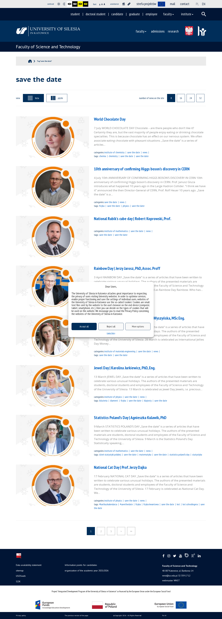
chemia (102, 156)
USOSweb (21, 575)
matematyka (145, 454)
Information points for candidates (81, 565)
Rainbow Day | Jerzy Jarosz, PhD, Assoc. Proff (127, 268)
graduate (134, 14)
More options (138, 326)
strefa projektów (146, 4)
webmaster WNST (171, 580)
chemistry (113, 156)
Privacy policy (21, 615)
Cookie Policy (111, 333)
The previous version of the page (76, 615)
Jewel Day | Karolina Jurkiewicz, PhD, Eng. (124, 367)
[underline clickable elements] (129, 4)
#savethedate (126, 504)
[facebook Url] (163, 556)
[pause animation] (123, 4)
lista (37, 98)
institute (186, 14)
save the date (133, 152)
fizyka (101, 205)
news (145, 152)
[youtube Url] (180, 556)
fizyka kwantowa (151, 504)
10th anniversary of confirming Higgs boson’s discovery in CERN (141, 168)
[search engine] (204, 14)
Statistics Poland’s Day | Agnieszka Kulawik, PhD (130, 417)
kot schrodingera (190, 504)
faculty (167, 14)
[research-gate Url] (193, 556)
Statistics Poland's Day (179, 454)
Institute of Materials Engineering (119, 351)
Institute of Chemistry (114, 152)
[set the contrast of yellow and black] (85, 4)
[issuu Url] (187, 556)
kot (178, 504)
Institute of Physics (113, 396)
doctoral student (95, 14)
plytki (60, 98)
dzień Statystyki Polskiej (110, 454)
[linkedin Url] (199, 556)
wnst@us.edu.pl (170, 575)
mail (172, 4)
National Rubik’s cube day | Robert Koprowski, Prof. (132, 218)
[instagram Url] (168, 556)
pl (197, 4)
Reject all (111, 326)
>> (131, 531)
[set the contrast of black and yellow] (80, 4)
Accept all (84, 326)
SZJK (18, 581)
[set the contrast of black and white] (69, 4)
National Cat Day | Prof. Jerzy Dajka (120, 467)
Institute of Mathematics (116, 231)
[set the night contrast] (64, 4)
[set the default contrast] (58, 4)
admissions (158, 31)
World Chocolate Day (109, 119)
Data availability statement (28, 565)
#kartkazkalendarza (108, 504)
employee (151, 14)
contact (184, 4)
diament (114, 400)
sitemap (20, 570)
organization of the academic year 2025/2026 (86, 570)
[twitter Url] (174, 556)
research (173, 31)
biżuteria (103, 400)
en (203, 4)
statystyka (197, 454)
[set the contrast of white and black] (75, 4)
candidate (117, 14)
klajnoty (148, 400)
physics (126, 205)
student (75, 14)
